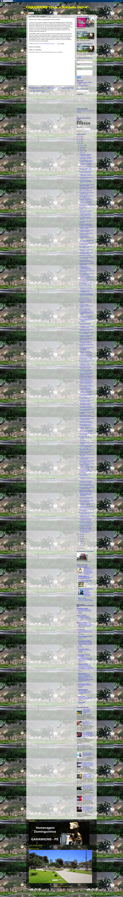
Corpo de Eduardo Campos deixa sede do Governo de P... (86, 422)
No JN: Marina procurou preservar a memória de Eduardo (85, 218)
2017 (79, 138)
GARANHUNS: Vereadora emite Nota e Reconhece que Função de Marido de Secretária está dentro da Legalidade (88, 571)
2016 (79, 139)
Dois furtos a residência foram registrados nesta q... (86, 234)
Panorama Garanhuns (83, 649)
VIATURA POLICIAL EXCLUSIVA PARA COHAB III (86, 507)
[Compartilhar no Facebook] (62, 43)
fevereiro (82, 543)
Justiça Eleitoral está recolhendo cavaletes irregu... (86, 193)
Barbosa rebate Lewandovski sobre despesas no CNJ (85, 317)
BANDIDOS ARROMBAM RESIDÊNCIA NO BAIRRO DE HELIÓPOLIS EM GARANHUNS (87, 593)
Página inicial (52, 88)
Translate (87, 131)
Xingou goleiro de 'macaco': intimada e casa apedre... (85, 164)
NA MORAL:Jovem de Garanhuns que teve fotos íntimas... (85, 437)
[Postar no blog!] (59, 43)
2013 (79, 548)
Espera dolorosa (83, 440)
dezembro (82, 145)
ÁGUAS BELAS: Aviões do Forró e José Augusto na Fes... (86, 283)
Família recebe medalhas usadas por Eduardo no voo (86, 410)
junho (81, 536)
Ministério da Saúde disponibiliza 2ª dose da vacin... (86, 178)
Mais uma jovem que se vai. (84, 745)
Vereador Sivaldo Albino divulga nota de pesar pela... (86, 467)
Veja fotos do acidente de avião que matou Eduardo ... (86, 501)
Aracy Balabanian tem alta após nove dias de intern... (86, 327)
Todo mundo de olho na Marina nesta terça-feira (86, 258)
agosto (81, 152)
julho (81, 534)
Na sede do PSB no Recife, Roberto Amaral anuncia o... (86, 389)
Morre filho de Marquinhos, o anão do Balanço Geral (88, 723)
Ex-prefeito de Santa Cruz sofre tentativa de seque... (86, 244)
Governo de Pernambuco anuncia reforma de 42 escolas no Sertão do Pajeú (85, 632)
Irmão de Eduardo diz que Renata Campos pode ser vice (86, 416)
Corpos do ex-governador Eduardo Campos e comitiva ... (86, 485)
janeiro (81, 545)
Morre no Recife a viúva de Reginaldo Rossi (85, 475)
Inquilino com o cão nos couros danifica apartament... (86, 231)
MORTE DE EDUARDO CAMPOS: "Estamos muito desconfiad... (85, 471)
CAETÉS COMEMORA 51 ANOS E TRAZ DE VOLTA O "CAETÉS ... (86, 320)
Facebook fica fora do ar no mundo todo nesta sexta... (85, 519)
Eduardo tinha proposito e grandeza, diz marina (85, 324)
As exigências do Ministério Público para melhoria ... (85, 155)
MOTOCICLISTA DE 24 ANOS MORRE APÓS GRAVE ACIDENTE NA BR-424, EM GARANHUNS (85, 625)
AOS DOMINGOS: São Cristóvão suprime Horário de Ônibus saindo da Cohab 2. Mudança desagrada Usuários (85, 644)
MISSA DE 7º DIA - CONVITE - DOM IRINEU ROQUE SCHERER (88, 776)
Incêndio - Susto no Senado (85, 285)
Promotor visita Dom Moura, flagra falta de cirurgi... (85, 367)
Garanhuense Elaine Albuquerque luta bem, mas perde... (86, 306)
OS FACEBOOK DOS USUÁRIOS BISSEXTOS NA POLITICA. (85, 578)
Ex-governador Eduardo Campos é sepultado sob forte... (86, 419)
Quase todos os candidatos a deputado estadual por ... (85, 525)
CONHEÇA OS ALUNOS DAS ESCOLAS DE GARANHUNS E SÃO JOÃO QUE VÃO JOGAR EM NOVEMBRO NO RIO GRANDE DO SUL (85, 668)
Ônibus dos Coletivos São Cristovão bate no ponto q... (86, 169)
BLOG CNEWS (81, 702)
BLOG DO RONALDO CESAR (85, 636)
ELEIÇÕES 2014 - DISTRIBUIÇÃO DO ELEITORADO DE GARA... (85, 267)
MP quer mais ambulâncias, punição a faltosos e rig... (85, 214)
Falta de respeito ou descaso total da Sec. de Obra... (85, 404)
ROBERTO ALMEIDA (83, 608)
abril (81, 540)
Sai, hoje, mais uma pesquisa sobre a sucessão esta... (85, 172)
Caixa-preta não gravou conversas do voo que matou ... (86, 478)
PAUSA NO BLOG (82, 637)
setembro (82, 150)
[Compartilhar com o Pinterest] (63, 43)
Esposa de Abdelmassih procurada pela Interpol (85, 309)
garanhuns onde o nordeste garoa (85, 83)
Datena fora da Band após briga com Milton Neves (86, 280)
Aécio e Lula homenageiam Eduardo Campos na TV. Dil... (86, 386)
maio (81, 538)
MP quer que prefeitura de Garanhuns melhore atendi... (86, 225)
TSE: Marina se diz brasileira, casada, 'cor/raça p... (85, 339)
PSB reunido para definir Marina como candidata (86, 434)
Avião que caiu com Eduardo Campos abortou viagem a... (86, 482)
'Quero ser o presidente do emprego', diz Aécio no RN (85, 355)
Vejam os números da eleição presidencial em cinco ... (86, 211)
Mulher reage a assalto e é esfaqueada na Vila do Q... (85, 342)
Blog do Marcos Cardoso (84, 683)
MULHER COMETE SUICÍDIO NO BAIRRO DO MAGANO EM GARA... (86, 313)
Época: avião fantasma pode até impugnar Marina (86, 333)
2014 (79, 143)
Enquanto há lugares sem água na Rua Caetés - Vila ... (86, 513)
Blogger (70, 886)
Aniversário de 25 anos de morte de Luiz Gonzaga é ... (86, 516)
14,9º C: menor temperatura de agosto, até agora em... (86, 277)
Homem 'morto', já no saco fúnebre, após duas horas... (86, 288)
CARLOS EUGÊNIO (82, 567)
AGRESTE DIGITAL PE (83, 576)
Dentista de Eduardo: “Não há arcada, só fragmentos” (86, 446)
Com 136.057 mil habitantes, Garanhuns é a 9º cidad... (85, 158)
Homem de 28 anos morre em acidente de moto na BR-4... (86, 161)
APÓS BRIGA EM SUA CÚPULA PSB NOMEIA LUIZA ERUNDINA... (86, 348)
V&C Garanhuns (82, 615)
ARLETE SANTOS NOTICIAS (85, 580)
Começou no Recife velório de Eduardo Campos (86, 428)
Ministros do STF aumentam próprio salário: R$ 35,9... (85, 202)
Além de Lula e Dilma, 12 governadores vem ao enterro (86, 449)
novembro (82, 147)
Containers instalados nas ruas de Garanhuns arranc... (86, 364)
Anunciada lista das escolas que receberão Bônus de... (86, 531)
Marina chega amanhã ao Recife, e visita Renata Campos (86, 461)
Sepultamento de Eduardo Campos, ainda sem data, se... (86, 491)
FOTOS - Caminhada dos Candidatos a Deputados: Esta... (85, 181)
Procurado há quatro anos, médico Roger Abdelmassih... (86, 380)
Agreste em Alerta (82, 622)
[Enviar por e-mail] (58, 43)
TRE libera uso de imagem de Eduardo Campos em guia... (86, 358)
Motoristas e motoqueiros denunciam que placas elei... (86, 522)
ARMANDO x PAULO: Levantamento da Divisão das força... (86, 237)
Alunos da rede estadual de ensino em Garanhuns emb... (86, 199)
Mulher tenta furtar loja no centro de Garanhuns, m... (86, 510)
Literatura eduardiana (84, 297)
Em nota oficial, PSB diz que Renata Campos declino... (85, 392)
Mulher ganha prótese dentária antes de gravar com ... (86, 330)
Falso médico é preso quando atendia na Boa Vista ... (86, 395)
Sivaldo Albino (81, 696)
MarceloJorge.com (82, 673)
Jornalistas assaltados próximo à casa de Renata (86, 458)
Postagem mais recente (36, 88)
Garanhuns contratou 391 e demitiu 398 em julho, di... (85, 370)
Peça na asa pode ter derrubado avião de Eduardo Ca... (86, 398)
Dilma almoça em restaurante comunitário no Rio (86, 247)
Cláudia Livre (81, 629)
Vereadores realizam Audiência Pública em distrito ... (86, 228)
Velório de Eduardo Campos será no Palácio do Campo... (86, 488)
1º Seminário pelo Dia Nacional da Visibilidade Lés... (86, 291)
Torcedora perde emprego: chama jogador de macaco (85, 175)
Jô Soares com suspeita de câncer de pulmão (85, 452)
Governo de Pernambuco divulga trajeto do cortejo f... (86, 464)
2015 (79, 141)
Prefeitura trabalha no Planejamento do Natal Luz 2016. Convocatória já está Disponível (88, 764)
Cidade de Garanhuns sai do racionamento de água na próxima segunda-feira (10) (85, 692)
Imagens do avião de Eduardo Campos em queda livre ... (86, 373)
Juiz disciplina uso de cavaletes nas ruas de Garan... (86, 188)
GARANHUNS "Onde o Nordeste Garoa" (57, 7)
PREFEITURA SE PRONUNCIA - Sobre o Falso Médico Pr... (86, 383)
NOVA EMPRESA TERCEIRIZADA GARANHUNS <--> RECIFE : (87, 711)
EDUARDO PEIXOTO (83, 689)
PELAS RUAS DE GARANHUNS (85, 589)
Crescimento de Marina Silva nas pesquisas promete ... (86, 185)
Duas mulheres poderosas (85, 299)
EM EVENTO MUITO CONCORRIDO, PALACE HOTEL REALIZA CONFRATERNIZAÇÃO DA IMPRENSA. (85, 659)
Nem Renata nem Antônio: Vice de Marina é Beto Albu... (86, 401)
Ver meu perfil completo (82, 85)
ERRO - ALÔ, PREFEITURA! (85, 190)
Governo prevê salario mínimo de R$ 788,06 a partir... (86, 196)
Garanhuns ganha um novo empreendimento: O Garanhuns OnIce (88, 754)
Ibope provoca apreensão (85, 255)
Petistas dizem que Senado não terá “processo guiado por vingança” (85, 600)
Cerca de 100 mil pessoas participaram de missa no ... (86, 425)
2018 (79, 136)
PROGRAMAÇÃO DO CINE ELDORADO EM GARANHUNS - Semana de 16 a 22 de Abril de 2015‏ (88, 735)
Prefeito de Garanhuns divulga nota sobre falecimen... (86, 498)
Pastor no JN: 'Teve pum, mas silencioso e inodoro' (86, 250)
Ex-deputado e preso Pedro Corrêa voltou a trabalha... (85, 528)
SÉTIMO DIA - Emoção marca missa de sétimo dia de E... (86, 376)
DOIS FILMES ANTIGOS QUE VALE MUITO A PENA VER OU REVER (84, 611)
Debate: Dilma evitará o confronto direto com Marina (86, 261)
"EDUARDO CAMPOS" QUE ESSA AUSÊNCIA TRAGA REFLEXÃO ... (85, 494)
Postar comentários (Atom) (39, 90)
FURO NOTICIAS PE (83, 664)
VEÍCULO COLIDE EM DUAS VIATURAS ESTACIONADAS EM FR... (86, 295)
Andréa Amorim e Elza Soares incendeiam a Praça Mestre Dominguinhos (88, 809)
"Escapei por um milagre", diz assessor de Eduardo (85, 336)
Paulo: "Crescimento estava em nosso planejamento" (86, 241)
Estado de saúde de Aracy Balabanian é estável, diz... (85, 352)
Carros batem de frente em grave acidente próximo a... (86, 407)
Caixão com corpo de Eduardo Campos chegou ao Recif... (86, 431)
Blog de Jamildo (82, 598)
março (81, 541)
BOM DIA (86, 582)
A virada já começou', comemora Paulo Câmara (86, 264)
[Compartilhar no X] (61, 43)
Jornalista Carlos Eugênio (84, 640)
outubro (81, 149)
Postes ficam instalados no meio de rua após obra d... (86, 274)
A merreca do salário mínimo (85, 166)
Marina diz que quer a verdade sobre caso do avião (86, 253)
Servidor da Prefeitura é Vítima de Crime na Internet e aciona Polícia (88, 797)
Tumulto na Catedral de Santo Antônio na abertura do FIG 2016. (88, 786)
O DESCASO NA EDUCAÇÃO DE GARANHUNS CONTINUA (85, 698)
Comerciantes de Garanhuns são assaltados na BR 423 (86, 504)
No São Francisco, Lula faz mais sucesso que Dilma (86, 361)
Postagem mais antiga (67, 88)
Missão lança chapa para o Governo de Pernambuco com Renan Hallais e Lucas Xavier (84, 618)
